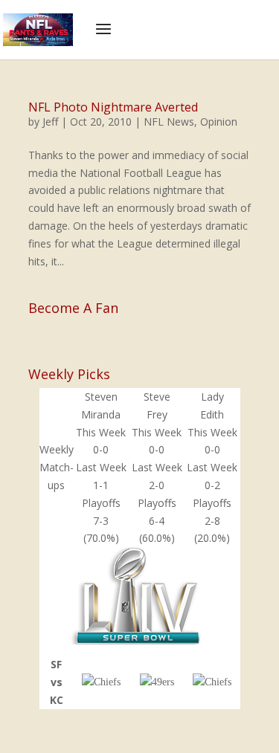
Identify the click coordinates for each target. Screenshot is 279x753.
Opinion (218, 121)
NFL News (169, 121)
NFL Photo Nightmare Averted (113, 107)
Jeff (50, 121)
